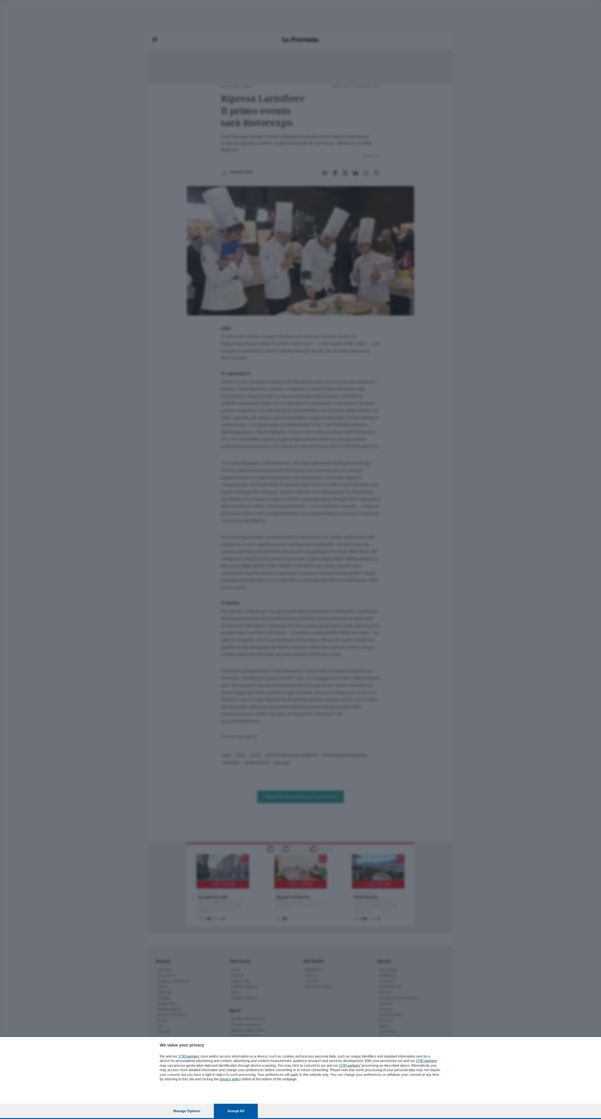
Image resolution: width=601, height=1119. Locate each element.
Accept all (235, 1111)
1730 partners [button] (188, 1056)
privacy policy (230, 1079)
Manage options (186, 1111)
